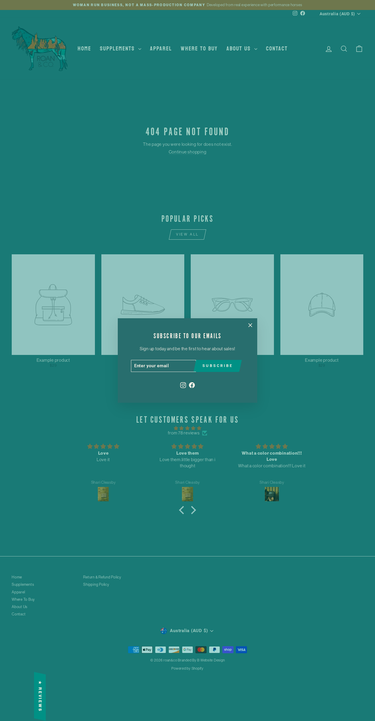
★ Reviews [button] (40, 696)
